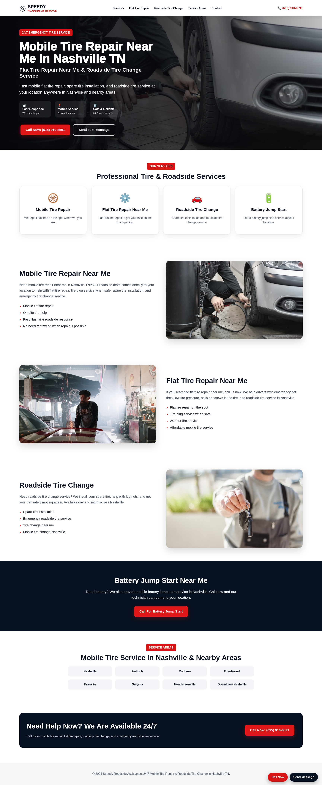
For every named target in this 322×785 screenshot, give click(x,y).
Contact (216, 8)
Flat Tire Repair (139, 8)
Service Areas (197, 8)
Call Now (278, 777)
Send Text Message (94, 130)
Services (118, 8)
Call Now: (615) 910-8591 (45, 130)
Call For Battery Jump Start (161, 611)
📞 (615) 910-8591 (290, 8)
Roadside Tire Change (168, 8)
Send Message (303, 777)
